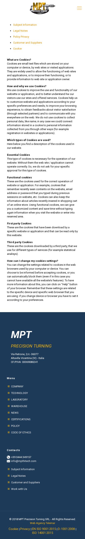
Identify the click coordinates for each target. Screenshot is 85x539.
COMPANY (17, 386)
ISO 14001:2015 (42, 533)
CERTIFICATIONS (21, 419)
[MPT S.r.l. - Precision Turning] (42, 8)
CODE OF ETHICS (21, 432)
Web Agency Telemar (42, 523)
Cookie (17, 48)
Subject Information (25, 24)
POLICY (15, 425)
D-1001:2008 (67, 529)
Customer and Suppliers (27, 42)
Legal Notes (20, 30)
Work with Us (19, 489)
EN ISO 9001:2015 (44, 529)
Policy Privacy (21, 36)
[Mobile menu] (79, 8)
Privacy (25, 529)
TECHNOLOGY (19, 393)
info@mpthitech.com (23, 461)
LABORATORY (19, 399)
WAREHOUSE (19, 406)
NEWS (15, 412)
